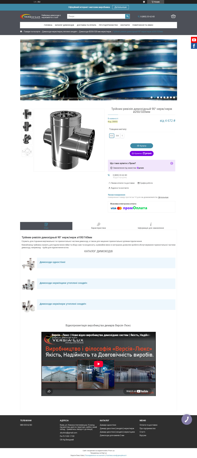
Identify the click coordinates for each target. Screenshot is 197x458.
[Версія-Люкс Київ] (30, 16)
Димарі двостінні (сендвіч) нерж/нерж (117, 428)
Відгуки (143, 435)
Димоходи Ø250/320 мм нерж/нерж (95, 32)
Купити (143, 146)
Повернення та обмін (142, 25)
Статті (142, 432)
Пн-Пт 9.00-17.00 (67, 436)
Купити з (138, 153)
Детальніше (120, 7)
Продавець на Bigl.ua (98, 453)
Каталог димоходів (64, 25)
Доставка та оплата (86, 25)
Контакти (125, 25)
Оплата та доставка (148, 425)
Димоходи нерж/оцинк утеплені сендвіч (63, 283)
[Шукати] (127, 16)
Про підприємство (108, 25)
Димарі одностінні (108, 425)
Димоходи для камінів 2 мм (112, 435)
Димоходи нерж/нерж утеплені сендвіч (59, 32)
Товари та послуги (32, 32)
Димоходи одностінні (52, 262)
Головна (48, 25)
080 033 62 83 (26, 425)
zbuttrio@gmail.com (68, 433)
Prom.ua (111, 451)
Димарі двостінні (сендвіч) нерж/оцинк (117, 432)
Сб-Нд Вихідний (67, 440)
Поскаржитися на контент (95, 455)
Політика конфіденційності (116, 455)
